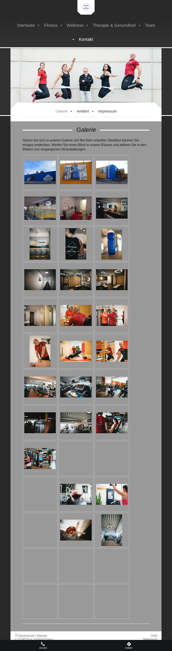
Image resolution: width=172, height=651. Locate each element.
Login (154, 635)
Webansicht (150, 639)
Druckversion (26, 635)
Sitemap (42, 635)
